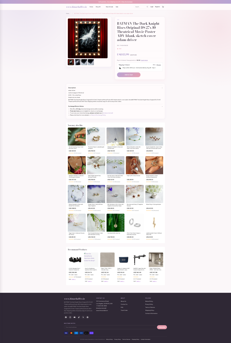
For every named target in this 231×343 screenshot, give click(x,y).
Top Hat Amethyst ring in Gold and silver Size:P (76, 147)
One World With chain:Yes (113, 233)
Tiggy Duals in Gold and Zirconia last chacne (76, 233)
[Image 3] (84, 62)
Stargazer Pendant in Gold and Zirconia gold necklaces (76, 176)
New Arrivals (109, 7)
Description (72, 88)
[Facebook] (66, 317)
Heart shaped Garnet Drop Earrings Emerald (94, 176)
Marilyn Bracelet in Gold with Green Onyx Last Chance (133, 147)
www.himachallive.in (76, 6)
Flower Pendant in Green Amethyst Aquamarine (152, 176)
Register (157, 6)
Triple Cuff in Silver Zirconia (133, 175)
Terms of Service (150, 307)
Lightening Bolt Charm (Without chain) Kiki (154, 233)
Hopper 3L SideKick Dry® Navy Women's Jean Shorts (123, 269)
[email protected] (108, 113)
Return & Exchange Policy (98, 115)
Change (158, 65)
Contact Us (124, 304)
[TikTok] (79, 317)
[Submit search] (147, 6)
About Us (123, 301)
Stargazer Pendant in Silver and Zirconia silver (115, 147)
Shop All (98, 7)
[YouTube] (74, 317)
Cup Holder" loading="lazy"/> (140, 260)
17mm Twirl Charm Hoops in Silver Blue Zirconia (133, 233)
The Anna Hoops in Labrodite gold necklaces (96, 147)
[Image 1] (71, 62)
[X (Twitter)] (83, 317)
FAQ (122, 307)
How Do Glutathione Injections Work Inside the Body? (91, 269)
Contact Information (151, 313)
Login (151, 6)
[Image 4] (91, 62)
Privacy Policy (149, 304)
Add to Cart (129, 75)
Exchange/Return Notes (76, 106)
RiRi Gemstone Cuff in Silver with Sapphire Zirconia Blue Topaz (115, 205)
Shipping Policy (149, 310)
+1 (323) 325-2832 (101, 306)
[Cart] (163, 7)
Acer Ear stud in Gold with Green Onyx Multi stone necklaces (115, 176)
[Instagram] (70, 317)
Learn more (144, 60)
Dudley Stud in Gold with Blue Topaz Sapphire (95, 205)
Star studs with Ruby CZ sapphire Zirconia (135, 205)
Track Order (124, 310)
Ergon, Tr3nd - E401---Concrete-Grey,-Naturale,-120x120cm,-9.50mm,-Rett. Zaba (107, 269)
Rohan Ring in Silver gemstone (153, 204)
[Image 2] (77, 62)
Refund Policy (149, 301)
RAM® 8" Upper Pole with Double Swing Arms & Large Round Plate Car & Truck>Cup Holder (139, 269)
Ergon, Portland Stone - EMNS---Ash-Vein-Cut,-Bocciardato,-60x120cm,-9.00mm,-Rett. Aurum (156, 269)
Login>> (74, 279)
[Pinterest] (87, 317)
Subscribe (162, 327)
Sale (117, 7)
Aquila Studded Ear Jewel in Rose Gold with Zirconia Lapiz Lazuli (154, 147)
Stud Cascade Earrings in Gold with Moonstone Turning (95, 233)
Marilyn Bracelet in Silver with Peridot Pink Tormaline (76, 205)
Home (91, 7)
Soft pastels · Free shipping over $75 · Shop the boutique (116, 1)
